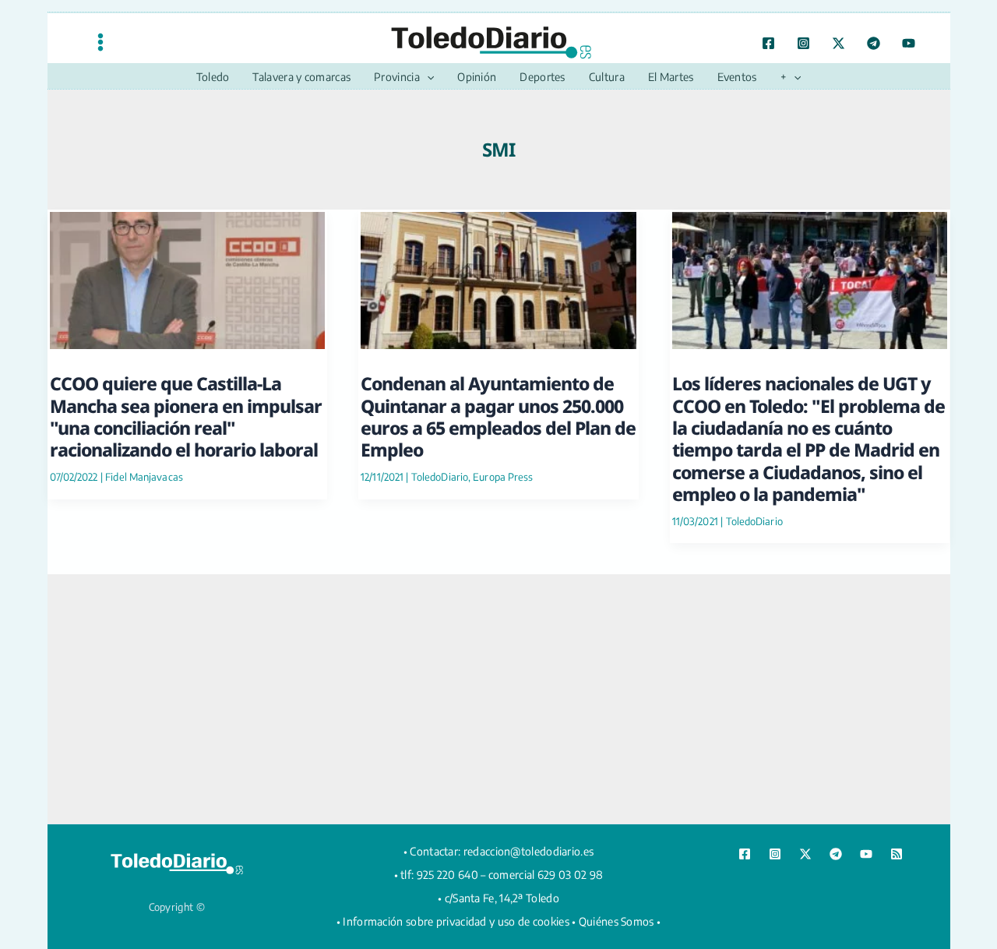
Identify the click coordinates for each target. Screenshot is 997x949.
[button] (427, 77)
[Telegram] (873, 43)
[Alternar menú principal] (100, 41)
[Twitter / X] (838, 43)
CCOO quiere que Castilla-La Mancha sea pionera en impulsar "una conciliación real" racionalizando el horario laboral (186, 416)
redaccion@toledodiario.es (528, 851)
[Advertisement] (498, 699)
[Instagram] (803, 43)
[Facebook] (768, 43)
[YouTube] (908, 43)
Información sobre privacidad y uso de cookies (456, 921)
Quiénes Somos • (620, 921)
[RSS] (896, 854)
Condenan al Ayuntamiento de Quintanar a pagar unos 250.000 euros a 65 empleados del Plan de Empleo (498, 416)
